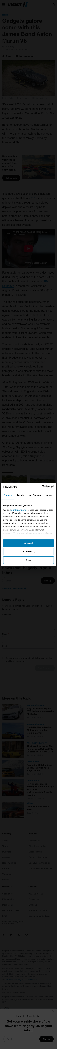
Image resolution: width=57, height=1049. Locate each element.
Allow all (28, 543)
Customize (27, 551)
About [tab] (49, 495)
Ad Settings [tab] (35, 495)
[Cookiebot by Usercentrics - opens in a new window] (42, 487)
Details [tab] (20, 495)
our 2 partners (18, 510)
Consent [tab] (7, 495)
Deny (28, 560)
